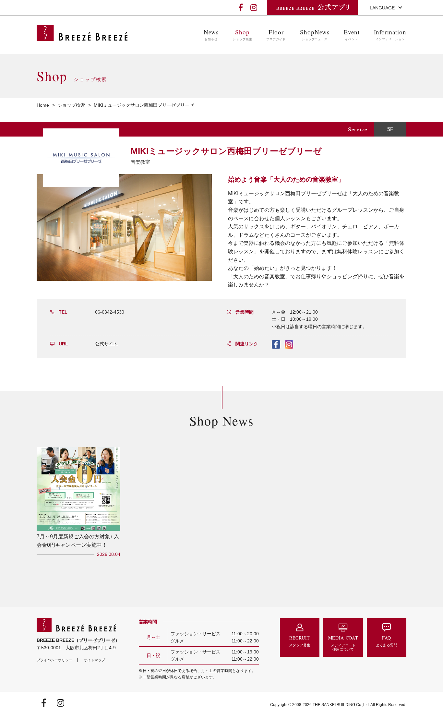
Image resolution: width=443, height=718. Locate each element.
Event (352, 34)
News (211, 34)
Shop (242, 34)
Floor (276, 34)
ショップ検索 (71, 105)
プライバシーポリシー (54, 660)
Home (43, 105)
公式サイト (106, 343)
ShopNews (314, 34)
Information (390, 34)
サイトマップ (94, 660)
